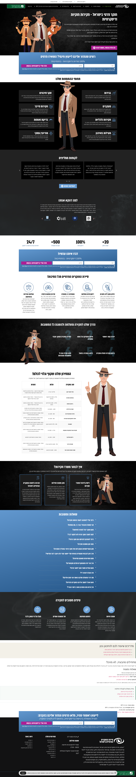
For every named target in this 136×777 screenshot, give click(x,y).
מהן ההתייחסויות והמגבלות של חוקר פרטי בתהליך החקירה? (74, 549)
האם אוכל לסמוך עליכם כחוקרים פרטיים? (80, 582)
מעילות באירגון (103, 133)
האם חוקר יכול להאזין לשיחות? (83, 529)
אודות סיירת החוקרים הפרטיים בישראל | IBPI (47, 6)
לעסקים (87, 6)
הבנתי (23, 773)
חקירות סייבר (41, 106)
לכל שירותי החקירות (122, 679)
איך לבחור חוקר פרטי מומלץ (124, 694)
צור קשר (30, 6)
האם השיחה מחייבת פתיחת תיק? (126, 674)
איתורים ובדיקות (77, 6)
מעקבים (107, 106)
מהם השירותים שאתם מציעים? (83, 558)
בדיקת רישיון (117, 712)
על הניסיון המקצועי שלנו (128, 712)
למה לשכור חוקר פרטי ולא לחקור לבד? (81, 534)
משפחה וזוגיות (96, 6)
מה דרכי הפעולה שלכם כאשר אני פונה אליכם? (78, 577)
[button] (116, 170)
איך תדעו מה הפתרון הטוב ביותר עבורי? (80, 587)
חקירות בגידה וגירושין (126, 691)
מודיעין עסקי (41, 133)
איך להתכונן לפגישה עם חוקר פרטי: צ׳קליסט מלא (118, 649)
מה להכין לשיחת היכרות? (128, 673)
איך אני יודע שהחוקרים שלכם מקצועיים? (80, 563)
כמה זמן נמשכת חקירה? (85, 544)
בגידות (107, 93)
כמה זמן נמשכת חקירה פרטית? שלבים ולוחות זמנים (117, 652)
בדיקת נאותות (41, 120)
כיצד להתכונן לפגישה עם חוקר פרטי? (81, 539)
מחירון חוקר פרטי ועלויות (125, 696)
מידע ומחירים (65, 6)
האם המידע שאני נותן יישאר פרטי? (82, 568)
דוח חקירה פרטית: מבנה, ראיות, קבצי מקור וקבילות (117, 654)
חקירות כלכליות (103, 120)
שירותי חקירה (108, 6)
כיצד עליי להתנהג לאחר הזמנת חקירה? (80, 520)
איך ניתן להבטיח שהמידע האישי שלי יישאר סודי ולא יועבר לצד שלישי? (70, 553)
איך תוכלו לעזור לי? (87, 572)
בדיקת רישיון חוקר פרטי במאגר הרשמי (119, 676)
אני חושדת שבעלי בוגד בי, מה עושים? (81, 525)
